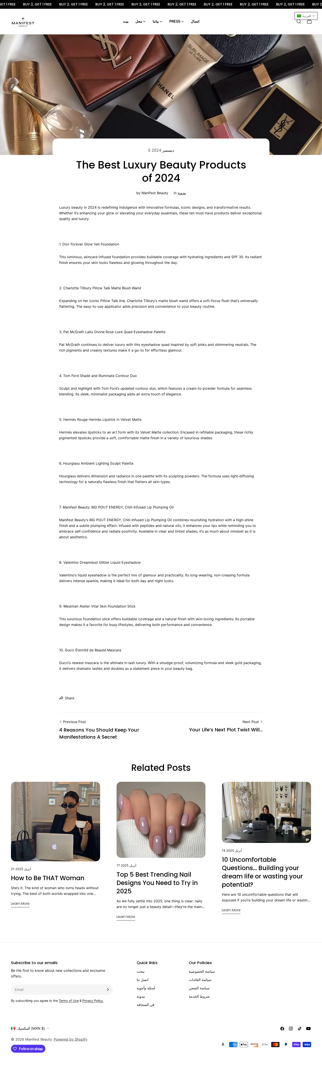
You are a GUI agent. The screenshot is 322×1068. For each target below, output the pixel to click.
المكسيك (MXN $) (31, 1028)
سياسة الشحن (199, 988)
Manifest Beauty (38, 1039)
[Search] (298, 21)
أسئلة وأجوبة (146, 988)
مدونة (182, 193)
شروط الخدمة (199, 996)
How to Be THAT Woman (47, 878)
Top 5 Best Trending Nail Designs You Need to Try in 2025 (157, 883)
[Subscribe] (107, 989)
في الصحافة (145, 1004)
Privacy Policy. (93, 1000)
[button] (306, 16)
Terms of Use (69, 1000)
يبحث (140, 971)
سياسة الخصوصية (202, 971)
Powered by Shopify (70, 1039)
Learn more (20, 903)
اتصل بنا (142, 979)
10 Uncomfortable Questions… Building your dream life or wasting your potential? (262, 872)
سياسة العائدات (200, 979)
